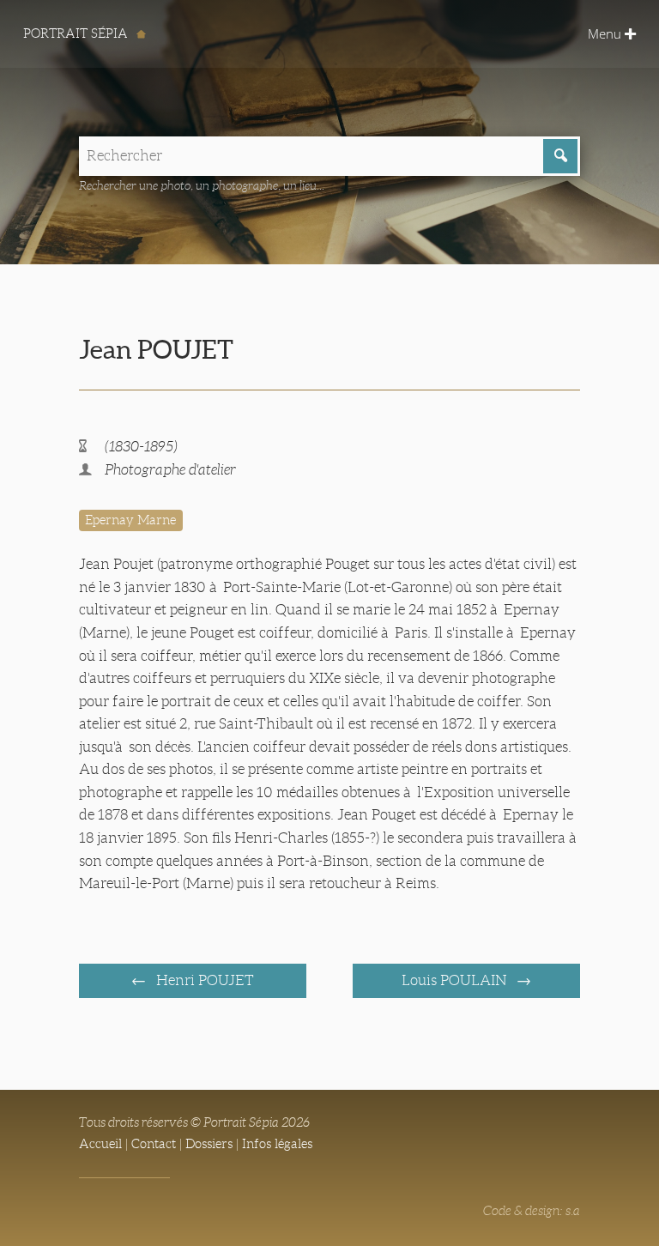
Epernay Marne (130, 520)
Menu (606, 33)
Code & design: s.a (531, 1211)
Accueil (100, 1144)
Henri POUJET (203, 980)
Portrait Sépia (77, 33)
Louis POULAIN (456, 980)
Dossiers (209, 1144)
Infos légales (277, 1144)
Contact (153, 1144)
